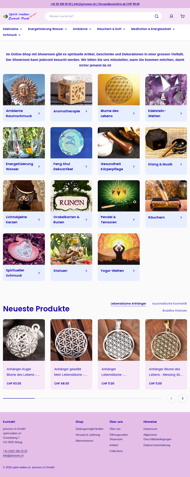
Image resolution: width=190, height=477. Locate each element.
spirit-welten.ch (21, 467)
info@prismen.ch (13, 455)
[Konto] (171, 16)
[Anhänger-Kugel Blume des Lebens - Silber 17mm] (24, 340)
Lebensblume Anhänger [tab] (128, 303)
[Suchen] (156, 16)
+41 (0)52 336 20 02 (15, 451)
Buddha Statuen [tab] (175, 311)
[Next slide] (182, 398)
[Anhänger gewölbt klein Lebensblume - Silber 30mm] (71, 340)
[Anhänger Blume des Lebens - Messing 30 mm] (166, 340)
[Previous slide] (171, 398)
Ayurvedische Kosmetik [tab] (169, 303)
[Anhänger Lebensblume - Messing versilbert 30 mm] (119, 340)
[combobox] (103, 16)
